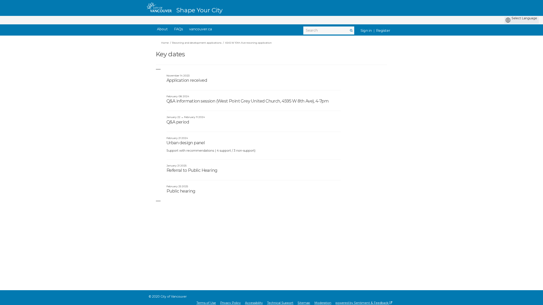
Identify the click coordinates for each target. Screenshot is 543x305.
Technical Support (280, 303)
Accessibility (254, 303)
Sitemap (304, 303)
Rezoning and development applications (196, 42)
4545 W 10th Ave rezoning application (248, 42)
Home (165, 42)
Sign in (366, 31)
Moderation (322, 303)
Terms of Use (206, 303)
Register (383, 31)
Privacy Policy (230, 303)
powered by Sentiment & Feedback (362, 303)
